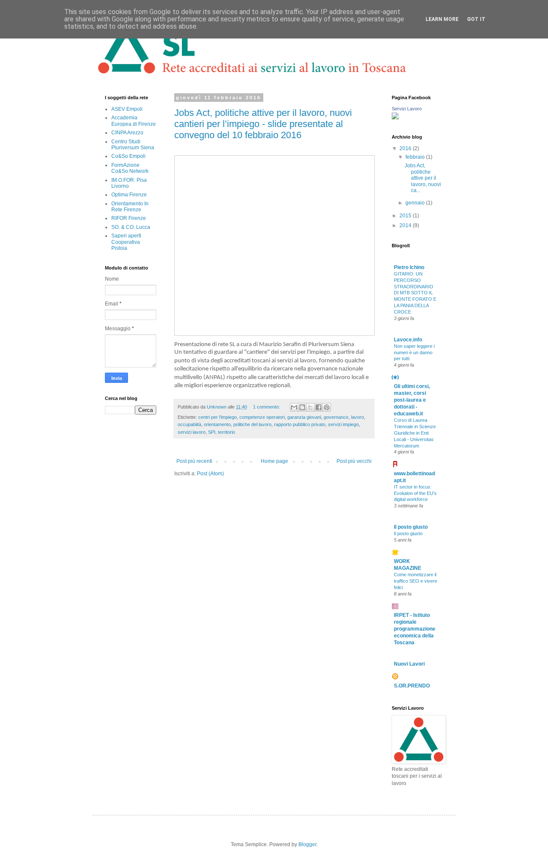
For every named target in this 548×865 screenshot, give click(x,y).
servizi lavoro (192, 432)
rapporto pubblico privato (299, 424)
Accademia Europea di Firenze (133, 121)
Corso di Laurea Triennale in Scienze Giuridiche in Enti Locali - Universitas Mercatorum (415, 433)
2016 (406, 148)
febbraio (415, 157)
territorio (226, 432)
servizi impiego (343, 424)
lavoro (357, 417)
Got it (476, 19)
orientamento (217, 424)
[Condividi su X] (310, 407)
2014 (406, 225)
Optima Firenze (129, 195)
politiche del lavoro (252, 424)
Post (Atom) (210, 474)
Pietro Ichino (409, 267)
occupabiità (189, 424)
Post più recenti (194, 461)
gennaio (415, 203)
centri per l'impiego (217, 417)
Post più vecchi (354, 461)
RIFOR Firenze (128, 218)
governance (336, 417)
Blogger (307, 844)
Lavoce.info (408, 340)
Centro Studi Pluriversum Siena (132, 145)
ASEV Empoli (127, 109)
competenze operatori (262, 417)
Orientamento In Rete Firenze (130, 207)
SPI (211, 432)
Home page (274, 461)
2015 (406, 216)
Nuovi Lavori (409, 664)
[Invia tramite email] (294, 407)
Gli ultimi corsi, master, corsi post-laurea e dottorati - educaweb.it (412, 400)
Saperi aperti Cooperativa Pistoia (126, 242)
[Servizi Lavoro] (395, 118)
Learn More (442, 19)
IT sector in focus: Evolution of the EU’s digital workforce (415, 493)
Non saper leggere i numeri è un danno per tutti (414, 352)
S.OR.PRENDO (412, 686)
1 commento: (267, 406)
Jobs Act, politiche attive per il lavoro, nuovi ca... (423, 178)
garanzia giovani (304, 417)
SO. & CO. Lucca (130, 227)
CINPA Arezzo (127, 133)
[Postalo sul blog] (302, 407)
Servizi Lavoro (407, 108)
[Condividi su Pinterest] (326, 407)
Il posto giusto (411, 527)
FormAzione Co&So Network (130, 168)
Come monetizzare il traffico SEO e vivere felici (415, 581)
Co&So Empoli (128, 156)
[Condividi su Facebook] (318, 407)
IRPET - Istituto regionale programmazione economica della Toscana (414, 629)
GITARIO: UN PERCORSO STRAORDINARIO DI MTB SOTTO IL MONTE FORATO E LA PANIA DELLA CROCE (415, 292)
